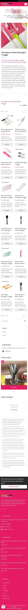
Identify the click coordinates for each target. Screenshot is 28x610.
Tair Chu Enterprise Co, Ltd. (15, 605)
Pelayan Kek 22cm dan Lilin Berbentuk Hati (21, 131)
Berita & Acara (6, 595)
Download (7, 351)
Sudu (8, 462)
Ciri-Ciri (4, 335)
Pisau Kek (8, 463)
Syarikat (5, 585)
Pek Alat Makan (16, 465)
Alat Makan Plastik (20, 15)
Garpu (11, 462)
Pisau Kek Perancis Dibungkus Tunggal (6, 196)
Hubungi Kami (6, 598)
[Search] (25, 321)
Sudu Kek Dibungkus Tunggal (21, 163)
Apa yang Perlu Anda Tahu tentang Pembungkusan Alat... (13, 548)
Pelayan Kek (12, 463)
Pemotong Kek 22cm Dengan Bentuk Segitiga (7, 131)
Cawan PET (22, 462)
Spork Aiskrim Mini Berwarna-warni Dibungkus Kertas (6, 164)
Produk (14, 15)
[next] (25, 95)
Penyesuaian (6, 590)
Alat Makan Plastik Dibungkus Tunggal (14, 17)
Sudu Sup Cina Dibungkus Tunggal (20, 196)
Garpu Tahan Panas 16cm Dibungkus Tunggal (20, 230)
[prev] (2, 95)
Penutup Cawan (5, 465)
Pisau (13, 462)
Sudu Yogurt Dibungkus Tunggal (6, 295)
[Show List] (26, 105)
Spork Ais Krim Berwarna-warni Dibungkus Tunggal (20, 263)
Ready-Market (19, 608)
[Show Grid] (24, 105)
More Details (14, 410)
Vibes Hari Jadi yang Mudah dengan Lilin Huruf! (12, 568)
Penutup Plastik (21, 463)
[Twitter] (3, 509)
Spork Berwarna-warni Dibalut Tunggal (20, 296)
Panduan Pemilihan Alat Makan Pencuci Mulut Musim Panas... (14, 541)
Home (5, 15)
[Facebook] (1, 509)
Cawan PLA (4, 463)
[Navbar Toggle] (25, 4)
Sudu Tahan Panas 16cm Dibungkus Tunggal (6, 230)
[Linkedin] (5, 509)
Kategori (9, 15)
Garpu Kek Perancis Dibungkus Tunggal (6, 262)
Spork (16, 462)
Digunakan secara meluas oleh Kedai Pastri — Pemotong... (12, 556)
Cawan (18, 462)
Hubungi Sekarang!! (14, 486)
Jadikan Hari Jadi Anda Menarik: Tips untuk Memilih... (14, 562)
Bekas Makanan (11, 465)
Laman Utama (6, 582)
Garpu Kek (17, 463)
